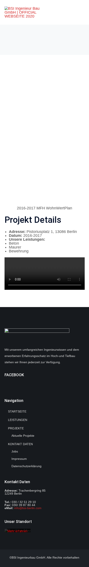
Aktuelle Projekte (22, 435)
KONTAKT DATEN (20, 444)
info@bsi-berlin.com (27, 508)
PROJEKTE (16, 428)
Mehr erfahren (17, 531)
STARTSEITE (17, 411)
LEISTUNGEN (17, 420)
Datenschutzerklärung (26, 466)
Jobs (14, 451)
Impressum (19, 458)
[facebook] (6, 384)
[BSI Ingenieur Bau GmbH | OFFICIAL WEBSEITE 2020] (28, 12)
